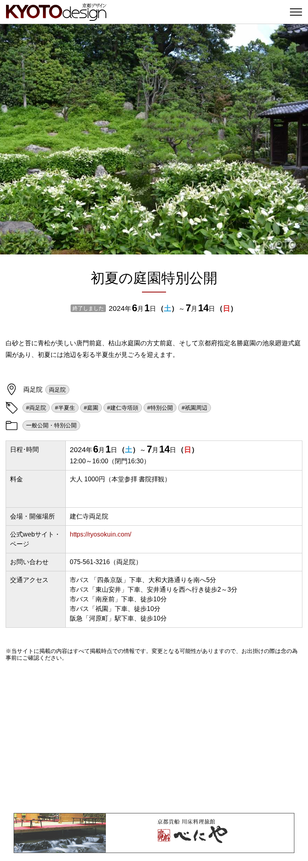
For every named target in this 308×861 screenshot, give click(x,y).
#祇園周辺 (194, 407)
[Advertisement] (154, 737)
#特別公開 (160, 407)
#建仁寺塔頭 (122, 407)
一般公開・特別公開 (51, 425)
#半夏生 (65, 407)
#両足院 (36, 407)
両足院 (57, 389)
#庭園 (91, 407)
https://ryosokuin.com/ (100, 534)
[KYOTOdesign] (56, 17)
